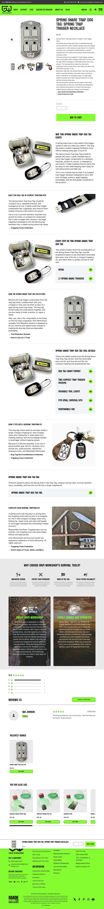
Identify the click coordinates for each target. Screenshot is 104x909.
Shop (16, 10)
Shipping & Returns (38, 874)
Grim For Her (80, 851)
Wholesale (35, 877)
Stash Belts (57, 860)
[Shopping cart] (95, 9)
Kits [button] (31, 10)
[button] (21, 756)
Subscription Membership (41, 871)
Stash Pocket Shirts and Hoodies (62, 849)
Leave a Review (83, 699)
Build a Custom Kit (83, 867)
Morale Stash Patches (61, 854)
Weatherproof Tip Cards (40, 861)
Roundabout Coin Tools (40, 858)
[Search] (90, 9)
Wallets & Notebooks (61, 863)
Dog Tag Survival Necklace (41, 851)
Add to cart (76, 117)
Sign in (84, 9)
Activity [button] (24, 10)
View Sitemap (46, 905)
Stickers (56, 873)
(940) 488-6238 (71, 2)
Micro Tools (36, 854)
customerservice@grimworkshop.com (91, 2)
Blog (68, 10)
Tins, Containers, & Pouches (83, 859)
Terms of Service (38, 880)
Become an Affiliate (38, 884)
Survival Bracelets (60, 867)
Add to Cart (21, 771)
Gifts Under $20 (82, 854)
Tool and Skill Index (38, 887)
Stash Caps (57, 857)
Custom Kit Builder (44, 10)
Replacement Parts (83, 863)
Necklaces (57, 870)
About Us (59, 10)
